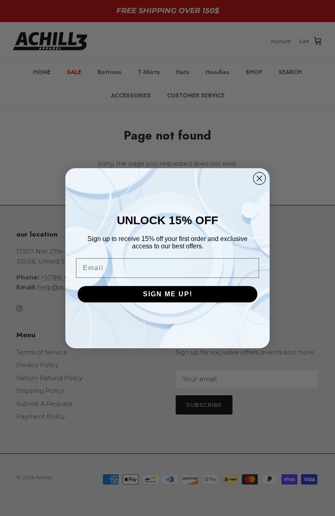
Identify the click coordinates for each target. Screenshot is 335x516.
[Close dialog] (259, 178)
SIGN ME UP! (167, 294)
